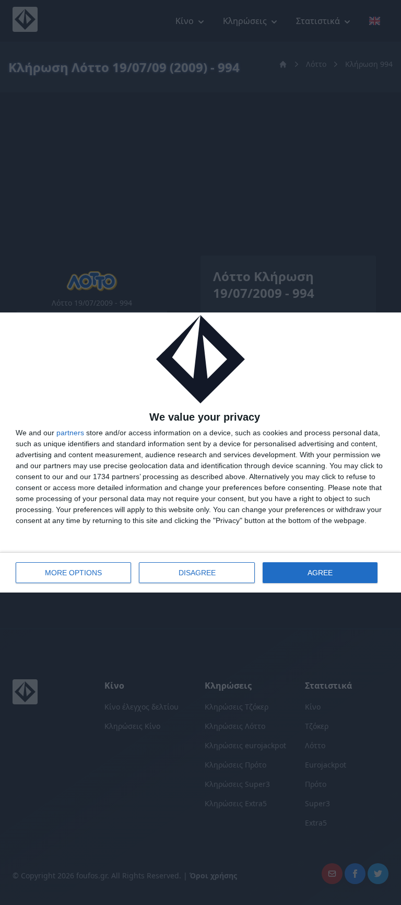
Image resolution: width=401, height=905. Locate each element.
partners (70, 432)
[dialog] (200, 452)
